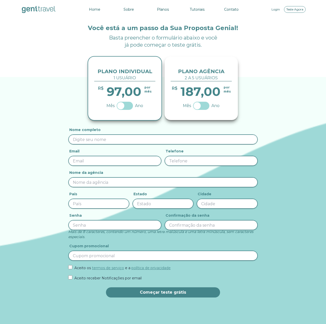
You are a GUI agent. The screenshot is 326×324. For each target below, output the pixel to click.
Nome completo (85, 129)
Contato (231, 9)
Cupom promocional (89, 246)
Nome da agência (86, 172)
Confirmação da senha (187, 215)
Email (74, 151)
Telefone (175, 151)
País (73, 194)
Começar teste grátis (163, 292)
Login (275, 9)
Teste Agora (294, 9)
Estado (140, 194)
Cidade (204, 194)
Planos (163, 9)
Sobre (129, 9)
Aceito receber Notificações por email (108, 278)
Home (94, 9)
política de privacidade (151, 268)
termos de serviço (108, 268)
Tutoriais (197, 9)
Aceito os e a (122, 268)
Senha (75, 215)
